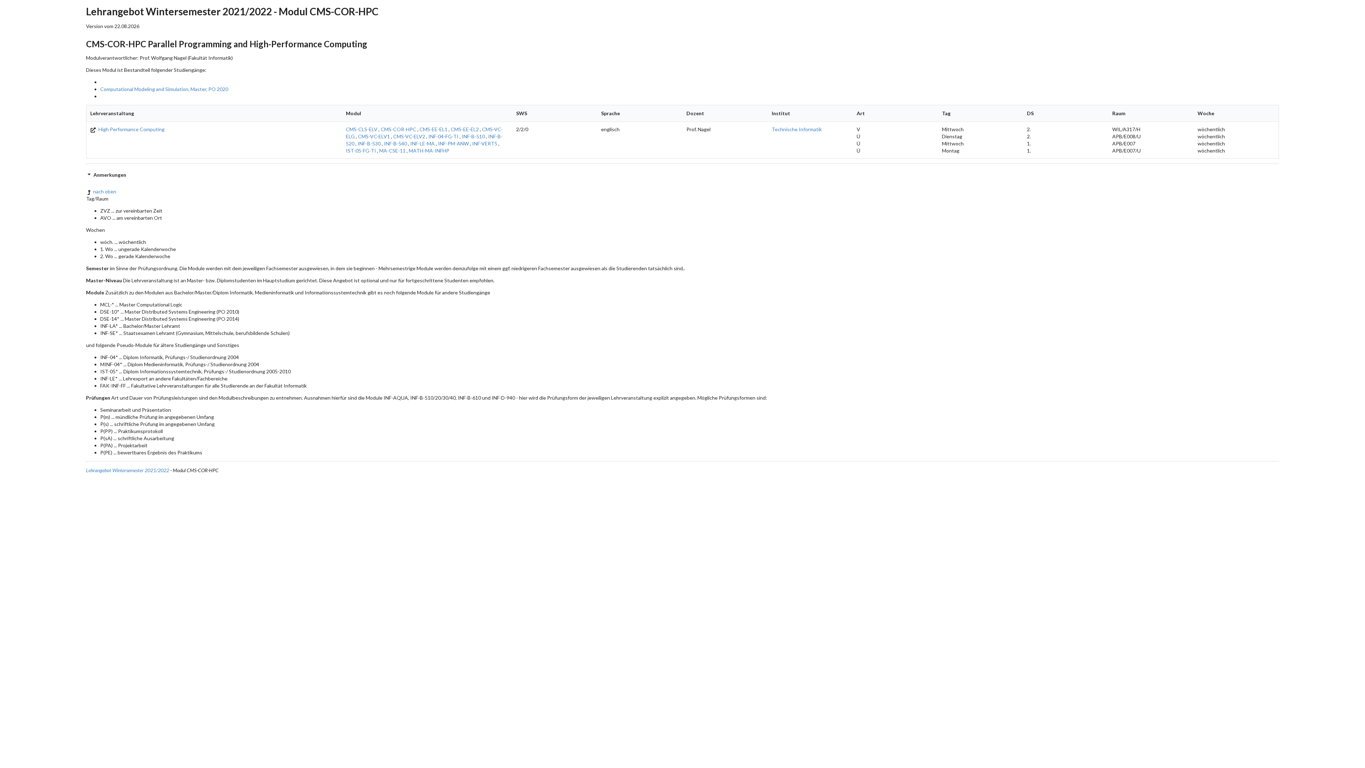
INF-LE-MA (422, 143)
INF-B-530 (369, 143)
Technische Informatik (797, 129)
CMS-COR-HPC (398, 129)
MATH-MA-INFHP (429, 151)
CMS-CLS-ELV (362, 129)
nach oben (104, 191)
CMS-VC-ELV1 (374, 136)
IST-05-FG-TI (361, 151)
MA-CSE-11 (392, 151)
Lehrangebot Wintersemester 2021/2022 (127, 470)
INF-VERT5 (484, 143)
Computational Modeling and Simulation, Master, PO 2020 (164, 89)
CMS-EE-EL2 (465, 129)
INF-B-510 (473, 136)
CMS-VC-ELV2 (409, 136)
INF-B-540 (395, 143)
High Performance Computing (131, 129)
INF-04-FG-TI (443, 136)
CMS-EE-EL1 (433, 129)
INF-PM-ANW (453, 143)
